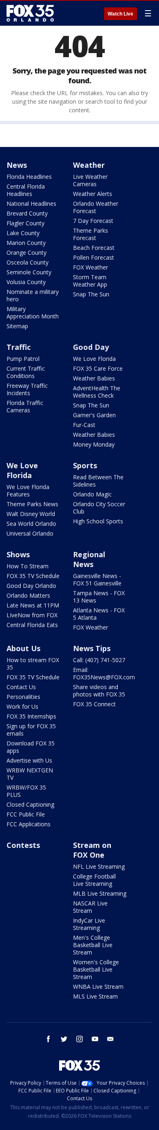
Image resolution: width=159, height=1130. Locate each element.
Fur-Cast (84, 425)
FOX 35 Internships (31, 716)
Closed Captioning (30, 804)
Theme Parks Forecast (90, 234)
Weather (89, 165)
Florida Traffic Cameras (25, 406)
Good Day (91, 347)
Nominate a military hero (33, 295)
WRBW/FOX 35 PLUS (26, 791)
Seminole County (29, 272)
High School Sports (98, 521)
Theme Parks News (32, 504)
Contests (23, 845)
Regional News (89, 559)
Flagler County (25, 223)
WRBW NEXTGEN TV (30, 773)
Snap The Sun (91, 294)
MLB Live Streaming (99, 893)
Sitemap (17, 326)
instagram (79, 1038)
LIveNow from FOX (32, 615)
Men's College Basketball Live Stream (93, 945)
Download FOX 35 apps (31, 746)
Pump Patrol (23, 359)
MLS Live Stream (95, 996)
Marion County (26, 243)
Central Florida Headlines (26, 190)
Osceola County (28, 262)
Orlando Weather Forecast (95, 207)
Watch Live (120, 14)
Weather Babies (94, 378)
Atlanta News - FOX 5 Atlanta (99, 613)
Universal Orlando (30, 533)
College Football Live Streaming (94, 880)
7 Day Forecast (93, 221)
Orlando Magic (92, 494)
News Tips (91, 648)
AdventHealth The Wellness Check (96, 391)
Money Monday (94, 444)
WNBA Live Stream (98, 986)
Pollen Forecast (93, 257)
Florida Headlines (29, 176)
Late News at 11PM (33, 605)
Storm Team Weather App (90, 280)
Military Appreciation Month (33, 312)
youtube (95, 1038)
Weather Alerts (92, 194)
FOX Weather (90, 267)
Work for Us (22, 706)
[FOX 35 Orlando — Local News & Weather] (30, 13)
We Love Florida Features (28, 490)
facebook (48, 1038)
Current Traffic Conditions (26, 372)
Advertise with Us (29, 760)
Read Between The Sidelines (98, 480)
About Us (23, 648)
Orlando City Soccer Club (99, 507)
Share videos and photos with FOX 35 (99, 690)
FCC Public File (26, 814)
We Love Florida (94, 359)
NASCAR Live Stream (90, 906)
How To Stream (28, 566)
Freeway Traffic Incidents (27, 389)
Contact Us (21, 687)
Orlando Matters (28, 595)
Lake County (23, 233)
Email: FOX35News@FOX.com (104, 673)
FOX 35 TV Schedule (33, 576)
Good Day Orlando (31, 585)
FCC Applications (29, 824)
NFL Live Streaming (99, 866)
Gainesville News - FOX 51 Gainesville (97, 579)
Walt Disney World (31, 514)
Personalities (23, 697)
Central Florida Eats (32, 625)
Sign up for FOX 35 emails (31, 729)
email (110, 1038)
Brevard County (27, 213)
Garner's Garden (94, 415)
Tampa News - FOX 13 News (99, 596)
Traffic (19, 347)
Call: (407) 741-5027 (99, 660)
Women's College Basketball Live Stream (96, 969)
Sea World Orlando (31, 523)
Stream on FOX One (92, 850)
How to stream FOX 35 (33, 663)
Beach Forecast (94, 247)
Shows (18, 554)
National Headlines (31, 203)
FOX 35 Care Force (98, 368)
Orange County (26, 252)
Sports (85, 465)
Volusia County (26, 282)
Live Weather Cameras (90, 180)
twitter (64, 1038)
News (17, 165)
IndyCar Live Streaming (89, 924)
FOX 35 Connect (94, 704)
